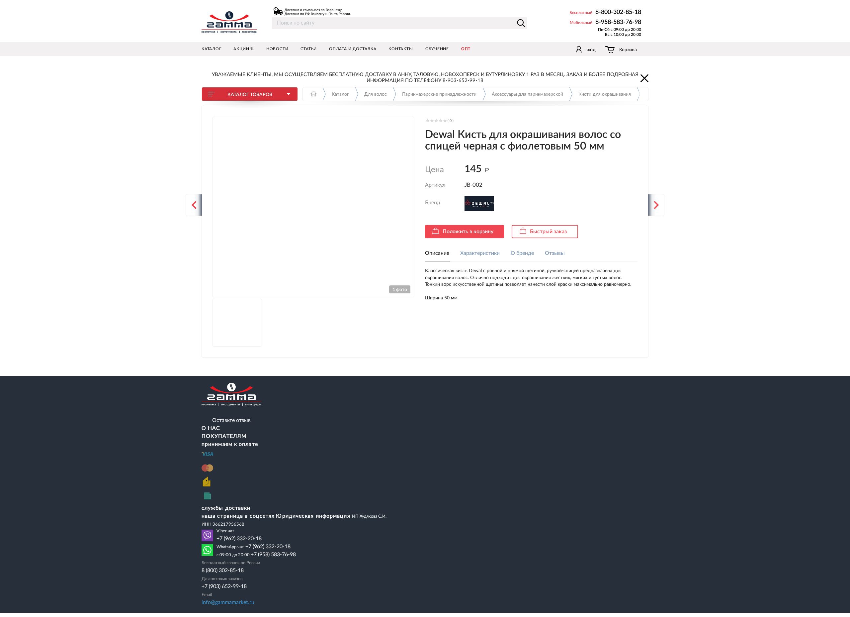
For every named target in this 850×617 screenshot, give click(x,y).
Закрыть (643, 77)
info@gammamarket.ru (228, 602)
